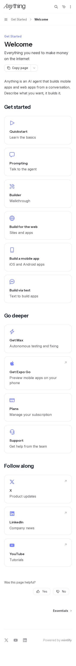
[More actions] (70, 7)
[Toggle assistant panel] (64, 7)
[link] (38, 130)
